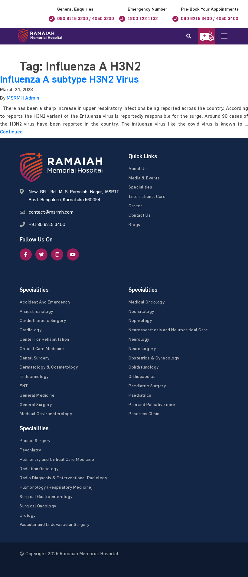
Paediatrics (140, 395)
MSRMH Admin (23, 97)
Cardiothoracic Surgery (43, 320)
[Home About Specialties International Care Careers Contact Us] (229, 36)
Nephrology (140, 320)
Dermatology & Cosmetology (49, 366)
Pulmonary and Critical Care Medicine (57, 459)
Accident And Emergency (45, 301)
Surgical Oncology (38, 505)
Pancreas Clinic (144, 413)
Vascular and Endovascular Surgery (55, 524)
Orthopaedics (142, 376)
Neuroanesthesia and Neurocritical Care (168, 329)
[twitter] (41, 254)
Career (135, 205)
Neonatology (141, 311)
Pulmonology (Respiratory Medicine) (56, 487)
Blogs (134, 224)
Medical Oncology (147, 301)
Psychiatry (30, 449)
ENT (24, 385)
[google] (57, 254)
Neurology (139, 339)
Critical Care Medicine (42, 348)
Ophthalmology (144, 366)
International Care (147, 196)
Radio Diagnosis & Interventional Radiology (63, 477)
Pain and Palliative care (152, 404)
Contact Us (140, 215)
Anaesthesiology (36, 311)
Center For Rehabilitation (44, 339)
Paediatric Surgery (147, 385)
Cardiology (30, 329)
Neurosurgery (142, 348)
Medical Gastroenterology (46, 413)
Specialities (140, 186)
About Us (138, 168)
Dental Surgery (34, 357)
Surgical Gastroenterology (46, 496)
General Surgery (36, 404)
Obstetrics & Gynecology (154, 357)
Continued (11, 131)
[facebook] (26, 254)
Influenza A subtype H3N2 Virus (69, 79)
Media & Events (144, 177)
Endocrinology (34, 376)
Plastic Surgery (35, 440)
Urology (28, 515)
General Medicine (37, 395)
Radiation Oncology (39, 468)
